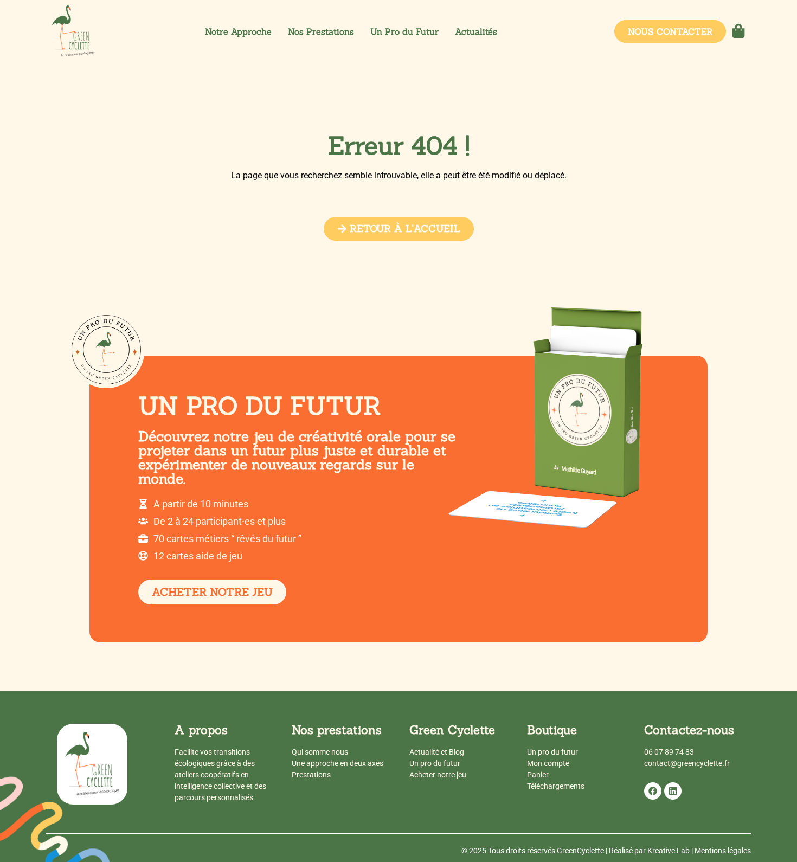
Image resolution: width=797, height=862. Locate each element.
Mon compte (548, 763)
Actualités (476, 31)
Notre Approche (238, 31)
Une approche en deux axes (337, 763)
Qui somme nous (320, 752)
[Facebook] (652, 791)
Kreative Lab (668, 850)
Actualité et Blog (436, 752)
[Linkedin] (673, 791)
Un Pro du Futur (404, 31)
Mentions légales (723, 850)
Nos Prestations (321, 31)
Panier (538, 774)
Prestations (311, 774)
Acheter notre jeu (437, 774)
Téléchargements (555, 786)
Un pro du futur (434, 763)
